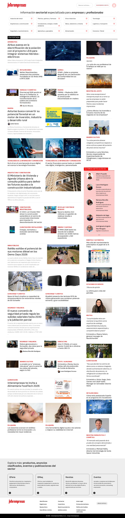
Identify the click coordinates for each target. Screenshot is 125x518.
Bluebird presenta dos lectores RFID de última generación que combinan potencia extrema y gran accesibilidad (62, 298)
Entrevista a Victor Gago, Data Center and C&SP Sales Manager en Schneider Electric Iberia (98, 382)
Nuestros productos (64, 507)
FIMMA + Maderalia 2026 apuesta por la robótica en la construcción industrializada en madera (68, 95)
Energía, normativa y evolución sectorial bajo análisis (29, 232)
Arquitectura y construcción (19, 24)
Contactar (61, 501)
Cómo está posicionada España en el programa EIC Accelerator (99, 397)
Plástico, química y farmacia (47, 19)
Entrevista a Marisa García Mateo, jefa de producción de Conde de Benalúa (68, 366)
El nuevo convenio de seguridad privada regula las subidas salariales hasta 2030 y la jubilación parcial (24, 315)
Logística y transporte (100, 24)
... (99, 234)
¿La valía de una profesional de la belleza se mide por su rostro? (98, 66)
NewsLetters (43, 507)
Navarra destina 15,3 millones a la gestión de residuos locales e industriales (67, 215)
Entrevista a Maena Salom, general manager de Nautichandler (97, 336)
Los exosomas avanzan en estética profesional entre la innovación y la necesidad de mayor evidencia (22, 430)
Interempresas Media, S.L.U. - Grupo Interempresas (65, 516)
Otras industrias (70, 19)
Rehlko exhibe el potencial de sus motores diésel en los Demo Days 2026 (24, 251)
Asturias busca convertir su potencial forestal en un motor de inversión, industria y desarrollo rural (24, 116)
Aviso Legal (79, 501)
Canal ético (61, 504)
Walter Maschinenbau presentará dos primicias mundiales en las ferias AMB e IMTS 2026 (31, 75)
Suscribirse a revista (46, 510)
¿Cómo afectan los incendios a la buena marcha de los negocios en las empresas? (98, 113)
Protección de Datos (82, 504)
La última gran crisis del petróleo (95, 292)
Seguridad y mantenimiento (19, 31)
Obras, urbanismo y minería (74, 24)
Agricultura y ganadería (45, 31)
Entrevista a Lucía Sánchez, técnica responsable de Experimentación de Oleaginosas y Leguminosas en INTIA (98, 156)
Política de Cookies (82, 507)
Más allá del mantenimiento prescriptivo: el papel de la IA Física (97, 245)
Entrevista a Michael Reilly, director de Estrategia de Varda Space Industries (98, 451)
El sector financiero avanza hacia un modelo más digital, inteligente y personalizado (63, 164)
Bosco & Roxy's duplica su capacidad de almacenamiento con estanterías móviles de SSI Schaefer (24, 298)
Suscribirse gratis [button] (102, 5)
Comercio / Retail (98, 31)
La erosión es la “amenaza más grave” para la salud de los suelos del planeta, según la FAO (31, 367)
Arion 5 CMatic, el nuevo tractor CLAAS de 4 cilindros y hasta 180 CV (69, 346)
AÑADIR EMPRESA (102, 503)
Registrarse (43, 504)
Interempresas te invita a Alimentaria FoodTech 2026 (24, 384)
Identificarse (43, 501)
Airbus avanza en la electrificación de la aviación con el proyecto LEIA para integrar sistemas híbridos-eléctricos (24, 51)
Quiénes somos (62, 510)
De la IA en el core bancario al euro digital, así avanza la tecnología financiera (24, 164)
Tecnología (96, 19)
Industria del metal (16, 19)
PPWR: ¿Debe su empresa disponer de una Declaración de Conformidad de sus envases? (69, 75)
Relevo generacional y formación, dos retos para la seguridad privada (31, 346)
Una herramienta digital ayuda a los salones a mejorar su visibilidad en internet (63, 429)
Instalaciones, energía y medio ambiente (48, 25)
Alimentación (69, 31)
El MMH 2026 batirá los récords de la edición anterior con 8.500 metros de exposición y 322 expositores (68, 234)
